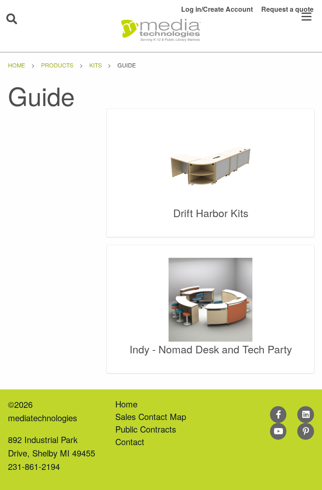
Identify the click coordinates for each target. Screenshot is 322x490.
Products (57, 65)
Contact (129, 442)
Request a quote (287, 9)
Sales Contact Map (150, 416)
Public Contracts (145, 429)
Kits (95, 65)
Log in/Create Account (217, 9)
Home (16, 65)
